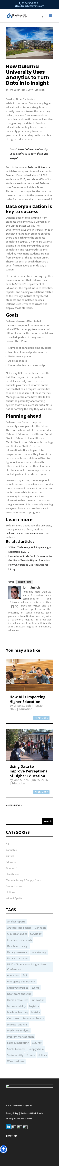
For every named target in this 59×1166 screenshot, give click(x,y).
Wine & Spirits (14, 898)
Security (36, 1042)
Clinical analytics (17, 933)
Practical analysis (17, 1024)
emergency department (21, 981)
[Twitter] (17, 606)
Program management (20, 1036)
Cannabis (11, 850)
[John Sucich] (14, 598)
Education (40, 89)
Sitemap (11, 1135)
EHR (24, 975)
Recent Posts (24, 582)
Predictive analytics (18, 1030)
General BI (12, 868)
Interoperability (16, 1006)
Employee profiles (17, 987)
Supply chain (36, 1049)
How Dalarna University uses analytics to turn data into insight (29, 153)
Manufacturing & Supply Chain (23, 880)
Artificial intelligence (19, 927)
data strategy (39, 952)
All (7, 844)
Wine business (15, 1061)
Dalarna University (39, 167)
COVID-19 (36, 933)
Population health (33, 1018)
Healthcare (12, 874)
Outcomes (13, 1018)
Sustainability (15, 1055)
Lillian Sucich (22, 706)
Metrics (35, 1012)
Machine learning (17, 1012)
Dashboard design (18, 946)
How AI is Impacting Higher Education (27, 699)
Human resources (17, 1000)
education (13, 975)
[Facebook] (12, 606)
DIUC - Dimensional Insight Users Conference (26, 967)
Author (11, 582)
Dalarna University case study (23, 533)
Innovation (38, 1000)
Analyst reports (16, 921)
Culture (10, 856)
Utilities (10, 892)
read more (41, 717)
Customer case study (19, 940)
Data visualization (18, 958)
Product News (14, 886)
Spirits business (16, 1049)
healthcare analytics (19, 993)
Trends (31, 1055)
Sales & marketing (18, 1042)
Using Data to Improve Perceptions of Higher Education (28, 771)
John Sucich (14, 89)
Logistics (34, 1006)
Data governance (17, 952)
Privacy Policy (12, 1113)
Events (35, 987)
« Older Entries (14, 805)
